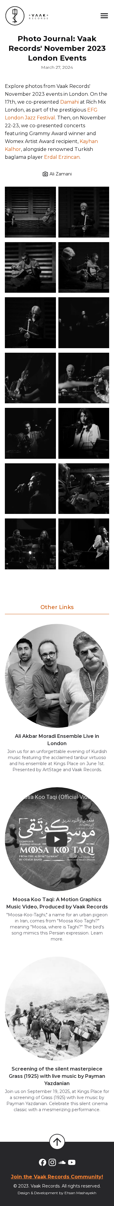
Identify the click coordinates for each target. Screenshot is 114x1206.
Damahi (69, 102)
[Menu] (104, 16)
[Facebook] (42, 1162)
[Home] (27, 16)
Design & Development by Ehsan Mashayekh (57, 1193)
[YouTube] (71, 1162)
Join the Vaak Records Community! (57, 1177)
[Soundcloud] (62, 1162)
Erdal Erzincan (62, 157)
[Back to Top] (57, 1142)
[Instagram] (52, 1162)
